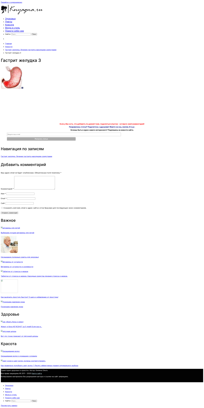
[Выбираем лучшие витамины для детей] (10, 228)
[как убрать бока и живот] (12, 322)
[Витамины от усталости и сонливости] (12, 262)
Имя (3, 194)
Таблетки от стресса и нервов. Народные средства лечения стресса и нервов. (34, 276)
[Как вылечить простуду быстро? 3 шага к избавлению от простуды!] (9, 292)
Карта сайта (37, 373)
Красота (9, 24)
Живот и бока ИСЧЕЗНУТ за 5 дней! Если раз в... (21, 327)
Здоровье (10, 18)
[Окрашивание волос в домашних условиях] (10, 351)
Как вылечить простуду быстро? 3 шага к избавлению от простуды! (29, 297)
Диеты (8, 21)
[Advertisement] (102, 106)
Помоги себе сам (14, 30)
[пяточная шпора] (8, 331)
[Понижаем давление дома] (13, 302)
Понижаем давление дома (12, 307)
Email (4, 198)
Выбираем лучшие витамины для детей (17, 233)
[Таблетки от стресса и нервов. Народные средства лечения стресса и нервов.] (14, 271)
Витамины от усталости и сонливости (17, 267)
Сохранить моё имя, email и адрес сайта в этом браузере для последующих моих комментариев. (45, 208)
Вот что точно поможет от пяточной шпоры (19, 336)
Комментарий (7, 189)
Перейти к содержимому (11, 2)
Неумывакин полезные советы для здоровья (20, 257)
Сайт (3, 203)
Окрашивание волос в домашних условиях (19, 356)
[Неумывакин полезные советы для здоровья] (9, 252)
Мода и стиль (12, 27)
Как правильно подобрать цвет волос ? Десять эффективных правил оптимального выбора (39, 365)
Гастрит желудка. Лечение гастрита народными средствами (26, 156)
